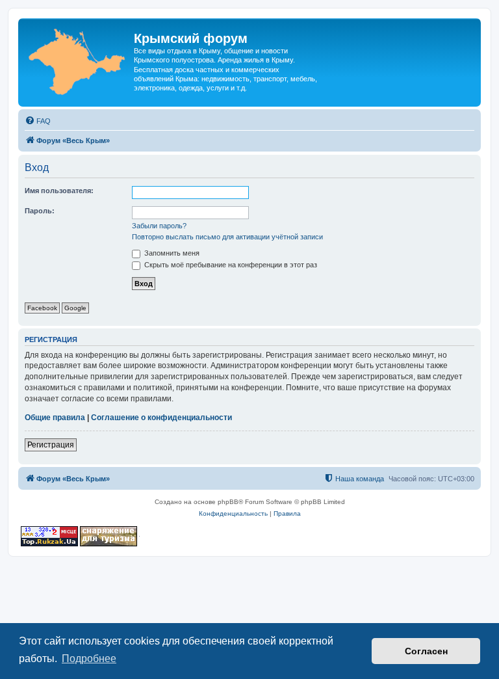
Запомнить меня (170, 253)
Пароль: (40, 211)
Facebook (42, 308)
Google (75, 308)
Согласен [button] (426, 651)
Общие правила (55, 417)
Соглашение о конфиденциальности (161, 417)
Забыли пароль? (159, 226)
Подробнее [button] (89, 658)
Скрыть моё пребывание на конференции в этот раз (229, 265)
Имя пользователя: (59, 190)
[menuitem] (38, 121)
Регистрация (50, 444)
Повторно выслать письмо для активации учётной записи (227, 237)
